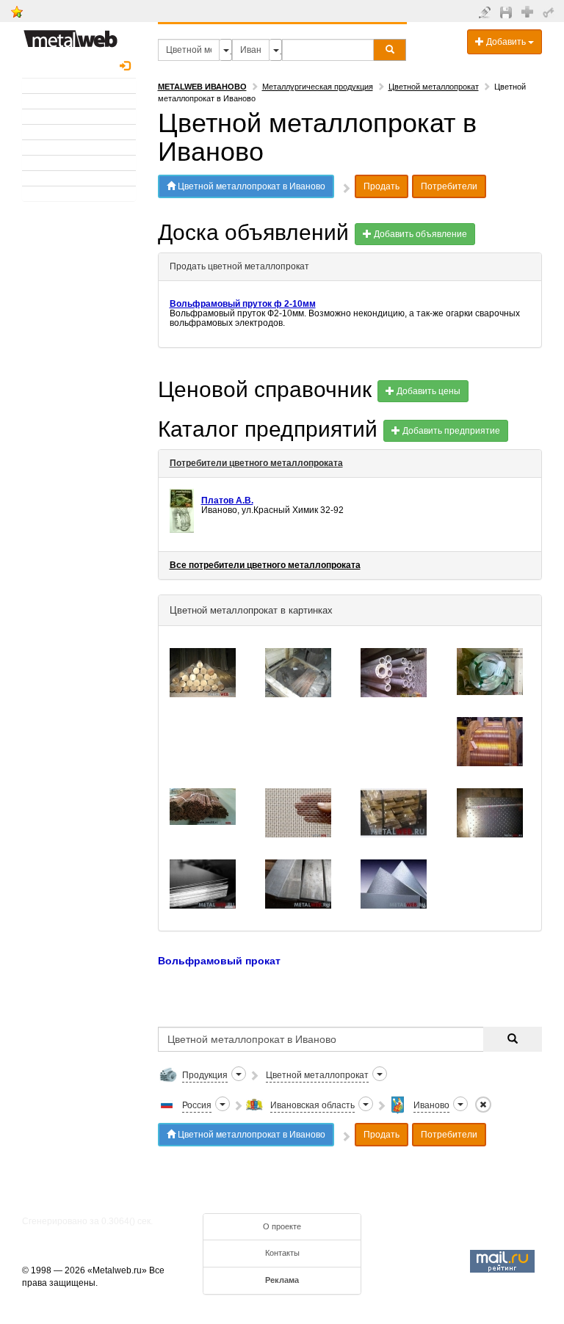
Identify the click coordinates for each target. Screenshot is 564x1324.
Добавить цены (427, 391)
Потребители (449, 186)
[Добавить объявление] (486, 12)
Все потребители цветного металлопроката (265, 565)
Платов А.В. (227, 500)
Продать (382, 186)
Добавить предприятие (450, 431)
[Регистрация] (529, 11)
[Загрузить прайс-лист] (508, 12)
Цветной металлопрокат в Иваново (250, 186)
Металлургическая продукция (317, 86)
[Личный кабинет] (550, 12)
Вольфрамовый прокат (220, 961)
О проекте (282, 1226)
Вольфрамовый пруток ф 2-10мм (243, 304)
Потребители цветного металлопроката (256, 463)
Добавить (506, 42)
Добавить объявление (419, 234)
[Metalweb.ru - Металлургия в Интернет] (70, 34)
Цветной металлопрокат (433, 86)
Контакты (282, 1252)
